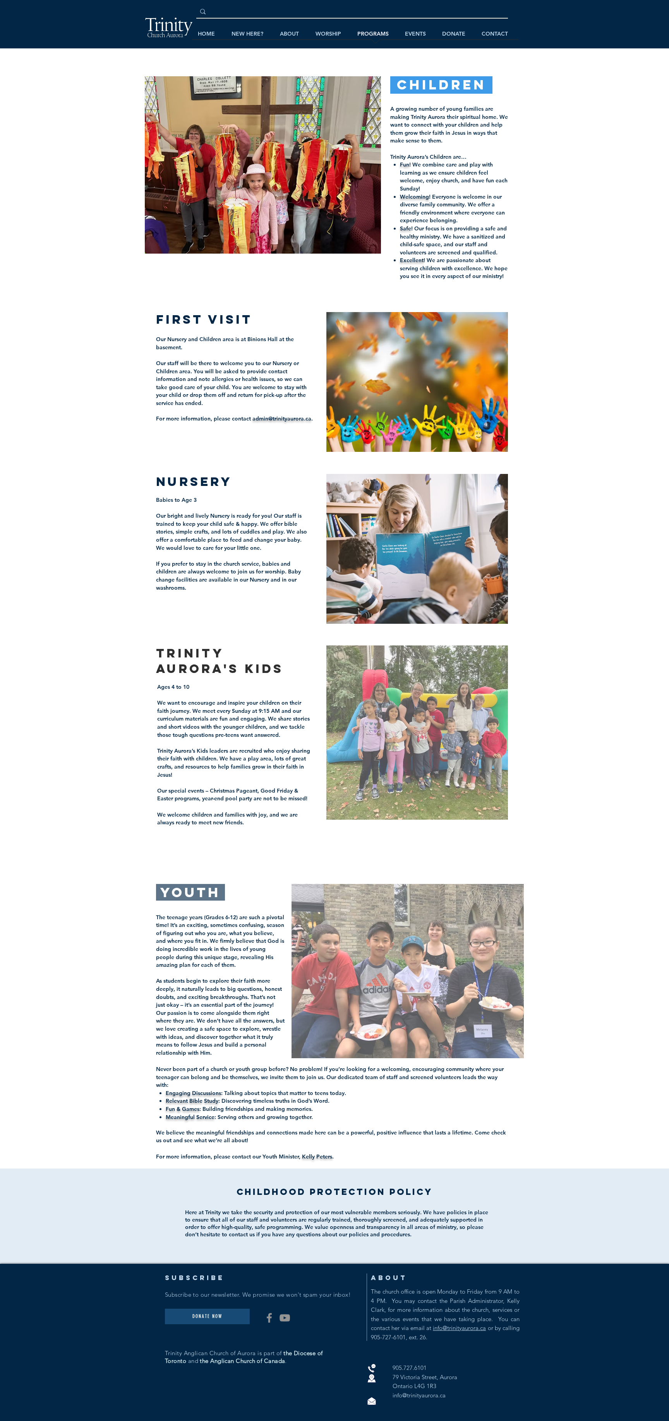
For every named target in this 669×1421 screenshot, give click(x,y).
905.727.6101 (410, 1367)
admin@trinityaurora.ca (281, 418)
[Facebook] (269, 1317)
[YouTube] (284, 1317)
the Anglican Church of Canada (242, 1360)
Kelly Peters (317, 1156)
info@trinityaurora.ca (459, 1328)
